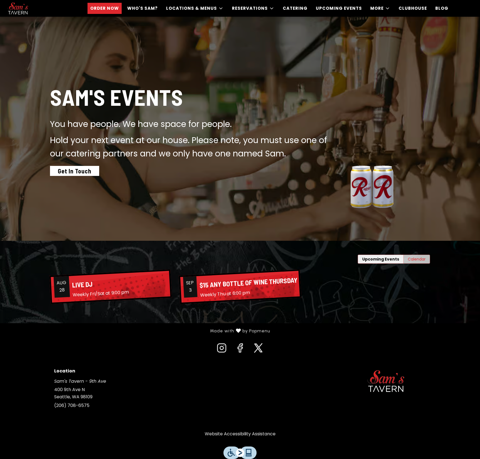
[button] (194, 8)
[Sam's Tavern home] (29, 8)
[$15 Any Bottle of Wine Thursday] (240, 287)
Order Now (104, 8)
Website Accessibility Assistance (240, 434)
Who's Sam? (142, 8)
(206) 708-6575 (71, 405)
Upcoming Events (339, 8)
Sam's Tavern (386, 381)
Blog (441, 8)
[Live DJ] (110, 287)
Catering (295, 8)
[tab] (381, 259)
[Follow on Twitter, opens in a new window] (258, 350)
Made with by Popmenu (137, 331)
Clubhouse (413, 8)
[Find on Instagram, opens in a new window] (222, 350)
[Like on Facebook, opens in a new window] (240, 350)
